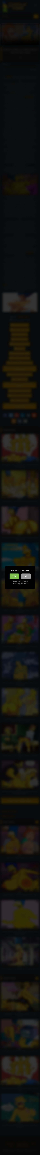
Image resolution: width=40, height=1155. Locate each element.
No (26, 576)
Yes (14, 576)
